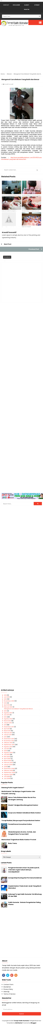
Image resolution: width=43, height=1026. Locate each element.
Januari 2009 (8, 764)
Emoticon (7, 257)
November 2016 (9, 701)
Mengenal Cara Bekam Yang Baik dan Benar (18, 709)
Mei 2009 (7, 756)
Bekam (9, 74)
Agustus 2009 (8, 752)
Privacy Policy (8, 989)
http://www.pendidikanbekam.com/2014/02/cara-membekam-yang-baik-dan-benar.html (21, 158)
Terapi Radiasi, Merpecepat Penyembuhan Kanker (21, 820)
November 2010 (9, 740)
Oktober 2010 (8, 742)
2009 (5, 751)
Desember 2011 (9, 727)
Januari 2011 (8, 734)
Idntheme (18, 1023)
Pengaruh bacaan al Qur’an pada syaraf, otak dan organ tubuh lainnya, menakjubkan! (24, 870)
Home (3, 74)
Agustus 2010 (8, 746)
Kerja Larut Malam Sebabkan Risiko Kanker (24, 813)
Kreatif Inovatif (9, 232)
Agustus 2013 (8, 713)
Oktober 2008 (8, 770)
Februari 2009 (8, 762)
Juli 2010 (6, 748)
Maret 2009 (8, 760)
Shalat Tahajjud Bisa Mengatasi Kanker (23, 805)
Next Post (7, 244)
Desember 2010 (9, 739)
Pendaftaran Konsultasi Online (20, 824)
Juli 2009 (7, 754)
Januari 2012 (8, 723)
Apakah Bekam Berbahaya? (30, 211)
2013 (5, 711)
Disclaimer (7, 987)
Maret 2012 (7, 721)
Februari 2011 (8, 732)
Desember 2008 (9, 768)
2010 (5, 737)
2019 (5, 695)
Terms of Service (9, 994)
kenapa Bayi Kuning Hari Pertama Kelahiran (25, 878)
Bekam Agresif (26, 227)
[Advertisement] (21, 49)
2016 (5, 699)
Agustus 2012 (8, 719)
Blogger (33, 1023)
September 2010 (9, 744)
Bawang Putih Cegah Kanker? (13, 788)
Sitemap (6, 992)
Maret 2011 (7, 731)
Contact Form (8, 985)
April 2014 (7, 705)
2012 (5, 717)
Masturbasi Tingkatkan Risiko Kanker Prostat (19, 840)
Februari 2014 (8, 707)
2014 (5, 703)
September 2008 (9, 772)
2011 (5, 725)
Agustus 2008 (8, 774)
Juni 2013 (7, 715)
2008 (5, 766)
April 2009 (7, 758)
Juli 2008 (7, 776)
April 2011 (7, 729)
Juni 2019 (7, 697)
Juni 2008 (7, 778)
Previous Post (34, 249)
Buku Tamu (12, 843)
